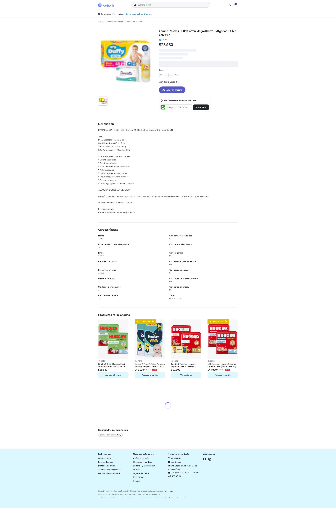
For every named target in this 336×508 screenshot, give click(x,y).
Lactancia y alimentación (144, 465)
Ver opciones (186, 375)
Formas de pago (105, 462)
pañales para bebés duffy (110, 435)
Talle (161, 70)
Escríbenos (176, 462)
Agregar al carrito (172, 90)
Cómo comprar (104, 458)
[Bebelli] (106, 4)
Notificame (200, 107)
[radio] (161, 75)
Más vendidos (118, 14)
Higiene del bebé (141, 473)
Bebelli (101, 22)
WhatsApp (176, 458)
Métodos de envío (106, 465)
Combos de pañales (134, 22)
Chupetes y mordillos (142, 462)
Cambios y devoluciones (109, 469)
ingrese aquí (168, 491)
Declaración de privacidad (109, 473)
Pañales (136, 480)
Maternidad (138, 477)
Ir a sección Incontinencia (140, 14)
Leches (136, 469)
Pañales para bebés (115, 22)
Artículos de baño (141, 458)
